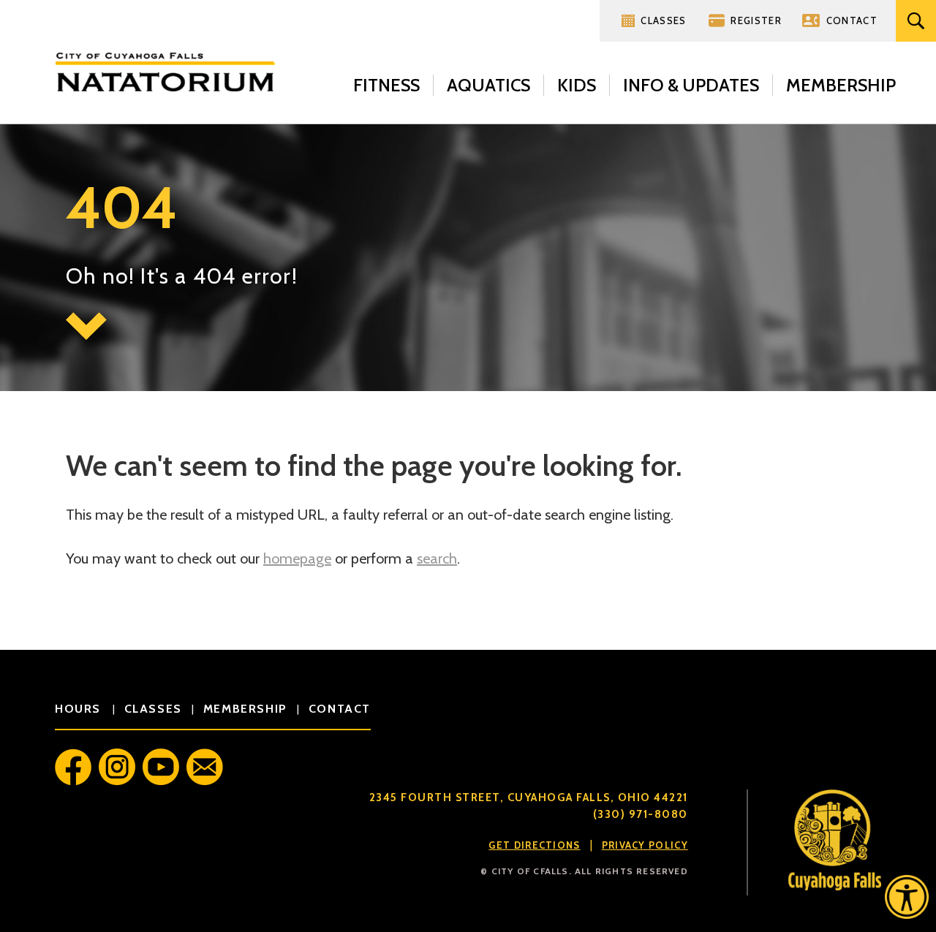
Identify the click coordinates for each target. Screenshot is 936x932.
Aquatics (488, 85)
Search (916, 21)
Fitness (386, 85)
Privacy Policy (645, 845)
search (437, 558)
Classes (663, 20)
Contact (852, 20)
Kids (576, 85)
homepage (297, 558)
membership (245, 709)
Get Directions (534, 845)
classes (153, 709)
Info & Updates (691, 85)
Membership (841, 85)
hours (80, 709)
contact (340, 709)
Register (756, 20)
